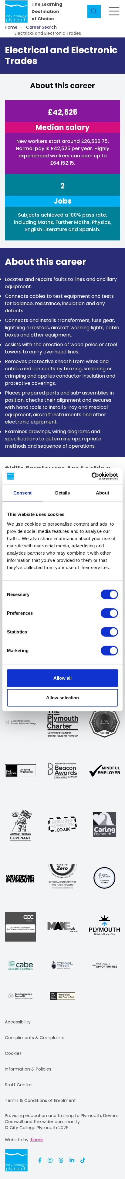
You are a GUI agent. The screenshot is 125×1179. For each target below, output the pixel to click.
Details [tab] (62, 492)
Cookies (13, 1053)
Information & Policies (28, 1069)
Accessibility (18, 1022)
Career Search (39, 27)
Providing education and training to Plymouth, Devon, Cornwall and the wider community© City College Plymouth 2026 (61, 1122)
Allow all (62, 677)
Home (11, 27)
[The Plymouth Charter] (62, 722)
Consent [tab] (22, 492)
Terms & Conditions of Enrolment (40, 1100)
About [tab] (102, 492)
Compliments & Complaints (34, 1038)
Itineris (36, 1140)
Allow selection (62, 697)
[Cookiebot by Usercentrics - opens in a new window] (91, 476)
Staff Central (18, 1085)
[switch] (109, 613)
